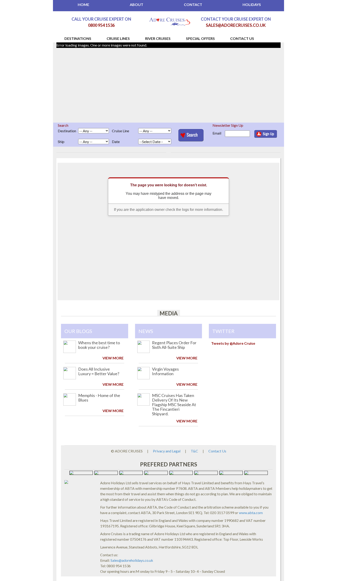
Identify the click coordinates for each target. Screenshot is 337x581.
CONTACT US (242, 38)
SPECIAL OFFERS (200, 38)
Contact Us (217, 451)
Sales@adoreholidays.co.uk (131, 560)
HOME (83, 4)
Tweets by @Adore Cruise (233, 343)
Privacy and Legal (166, 451)
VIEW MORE (113, 358)
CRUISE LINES (118, 38)
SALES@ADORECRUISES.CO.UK (236, 25)
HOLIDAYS (252, 4)
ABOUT (136, 4)
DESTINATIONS (77, 38)
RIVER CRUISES (158, 38)
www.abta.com (251, 512)
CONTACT (193, 4)
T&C (194, 451)
